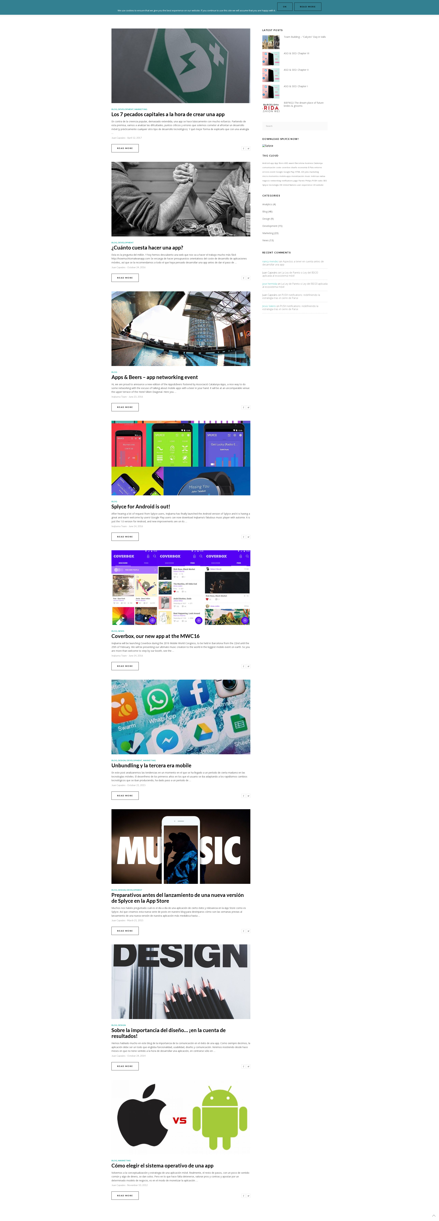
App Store (279, 163)
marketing (314, 172)
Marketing (140, 109)
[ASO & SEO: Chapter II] (273, 74)
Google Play (288, 172)
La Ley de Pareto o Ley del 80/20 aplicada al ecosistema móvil (290, 274)
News (121, 631)
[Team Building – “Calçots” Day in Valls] (273, 41)
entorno (318, 167)
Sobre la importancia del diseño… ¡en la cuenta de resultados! (168, 1033)
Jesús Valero (269, 306)
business (309, 163)
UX (314, 185)
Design (122, 760)
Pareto (302, 180)
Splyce (265, 185)
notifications (287, 180)
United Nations (289, 185)
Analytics (267, 204)
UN (280, 185)
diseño (294, 167)
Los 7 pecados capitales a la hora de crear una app (168, 114)
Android (266, 163)
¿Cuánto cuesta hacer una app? (147, 247)
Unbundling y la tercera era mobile (151, 765)
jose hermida (269, 283)
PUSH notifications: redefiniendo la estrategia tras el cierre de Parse (291, 296)
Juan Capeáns (118, 137)
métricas (315, 176)
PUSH (314, 180)
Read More (125, 148)
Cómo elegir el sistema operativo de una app (162, 1165)
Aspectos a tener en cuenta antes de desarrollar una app (293, 263)
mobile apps (285, 176)
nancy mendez (270, 261)
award (291, 163)
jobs (307, 172)
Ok (285, 6)
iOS (302, 172)
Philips (308, 180)
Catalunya (318, 163)
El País (311, 167)
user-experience (304, 185)
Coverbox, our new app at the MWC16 (155, 636)
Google (279, 172)
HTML (297, 172)
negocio (266, 180)
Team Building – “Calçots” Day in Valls (305, 36)
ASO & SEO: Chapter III (296, 53)
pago (295, 180)
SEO (325, 180)
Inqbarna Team (119, 396)
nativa (322, 176)
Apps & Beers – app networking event (154, 377)
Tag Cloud (270, 155)
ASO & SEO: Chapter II (296, 69)
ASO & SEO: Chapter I (296, 86)
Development (126, 109)
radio (320, 180)
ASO (286, 163)
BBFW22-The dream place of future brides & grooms (304, 104)
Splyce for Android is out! (140, 506)
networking (275, 180)
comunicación (268, 167)
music (307, 176)
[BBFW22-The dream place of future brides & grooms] (273, 107)
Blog (114, 109)
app (272, 163)
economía (302, 167)
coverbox (286, 167)
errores (265, 172)
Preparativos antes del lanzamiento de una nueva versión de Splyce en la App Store (177, 898)
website (319, 185)
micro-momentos (270, 176)
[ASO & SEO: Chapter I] (273, 91)
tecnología (274, 185)
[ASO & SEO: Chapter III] (273, 58)
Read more (308, 6)
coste (278, 167)
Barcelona (299, 163)
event (272, 172)
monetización (297, 176)
